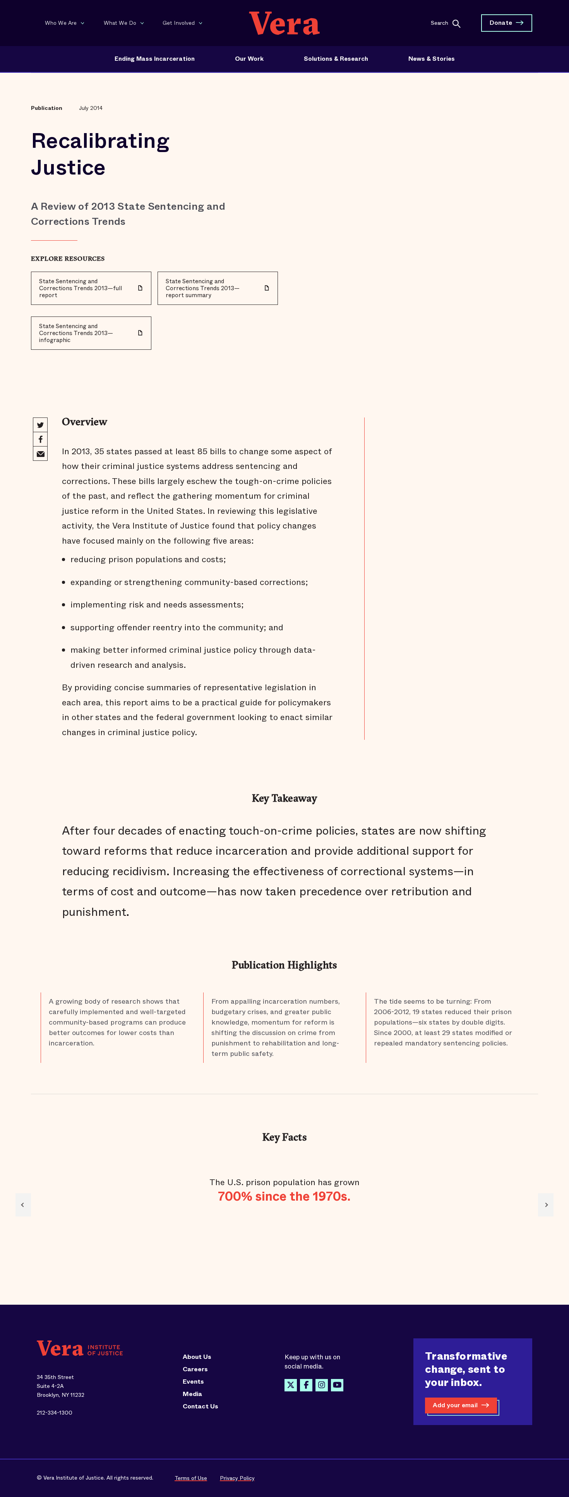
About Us (197, 1357)
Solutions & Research (336, 59)
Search (439, 22)
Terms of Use (191, 1478)
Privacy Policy (237, 1478)
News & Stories (431, 59)
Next (546, 1204)
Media (192, 1394)
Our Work (249, 59)
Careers (195, 1369)
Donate (501, 22)
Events (193, 1382)
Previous (23, 1204)
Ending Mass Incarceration (155, 59)
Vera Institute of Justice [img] (284, 23)
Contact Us (200, 1406)
